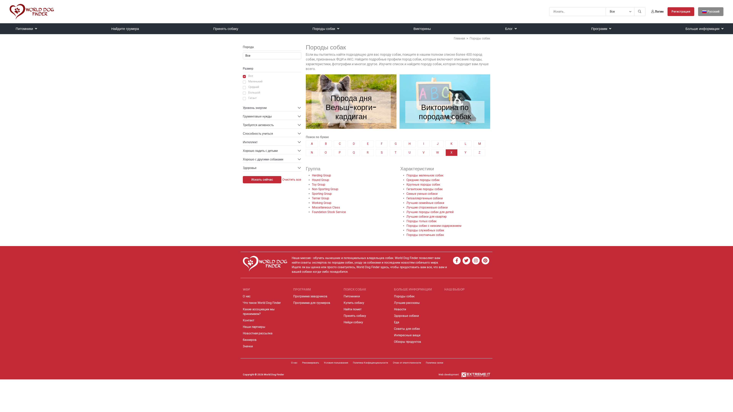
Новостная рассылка (257, 333)
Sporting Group (322, 194)
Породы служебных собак (425, 230)
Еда (396, 322)
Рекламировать (310, 362)
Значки (248, 346)
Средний (253, 87)
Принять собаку (225, 28)
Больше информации (702, 28)
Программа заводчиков (310, 296)
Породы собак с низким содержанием (433, 226)
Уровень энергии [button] (255, 108)
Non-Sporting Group (325, 189)
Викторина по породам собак (445, 112)
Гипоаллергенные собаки (424, 198)
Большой (254, 92)
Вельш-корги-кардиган (351, 112)
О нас (246, 296)
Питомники (25, 28)
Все (250, 76)
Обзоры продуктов (407, 342)
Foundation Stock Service (329, 212)
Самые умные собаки (422, 194)
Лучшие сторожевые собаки (427, 207)
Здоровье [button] (250, 168)
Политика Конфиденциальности (370, 362)
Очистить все (291, 179)
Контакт (248, 320)
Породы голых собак (421, 221)
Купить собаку (354, 303)
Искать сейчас (262, 179)
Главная (459, 38)
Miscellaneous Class (326, 207)
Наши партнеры (254, 327)
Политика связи (434, 362)
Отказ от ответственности (407, 362)
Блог (509, 28)
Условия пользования (336, 362)
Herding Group (321, 175)
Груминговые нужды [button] (257, 116)
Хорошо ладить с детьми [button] (260, 151)
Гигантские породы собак (424, 189)
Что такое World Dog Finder (262, 303)
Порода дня (351, 98)
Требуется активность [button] (258, 125)
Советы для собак (407, 329)
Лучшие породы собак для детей (430, 212)
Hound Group (320, 180)
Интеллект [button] (250, 142)
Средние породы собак (423, 180)
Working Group (321, 203)
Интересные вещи (407, 335)
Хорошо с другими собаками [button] (263, 159)
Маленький (255, 81)
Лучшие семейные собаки (425, 203)
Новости (400, 309)
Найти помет (353, 309)
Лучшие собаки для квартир (426, 216)
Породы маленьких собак (424, 175)
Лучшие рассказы (407, 303)
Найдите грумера (125, 28)
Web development (448, 374)
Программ (599, 28)
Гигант (252, 98)
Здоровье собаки (406, 316)
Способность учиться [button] (258, 133)
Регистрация (681, 11)
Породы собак (324, 28)
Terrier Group (320, 198)
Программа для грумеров (311, 303)
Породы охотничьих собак (425, 235)
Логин (659, 11)
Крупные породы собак (423, 184)
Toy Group (318, 184)
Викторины (422, 28)
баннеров (250, 340)
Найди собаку (353, 322)
